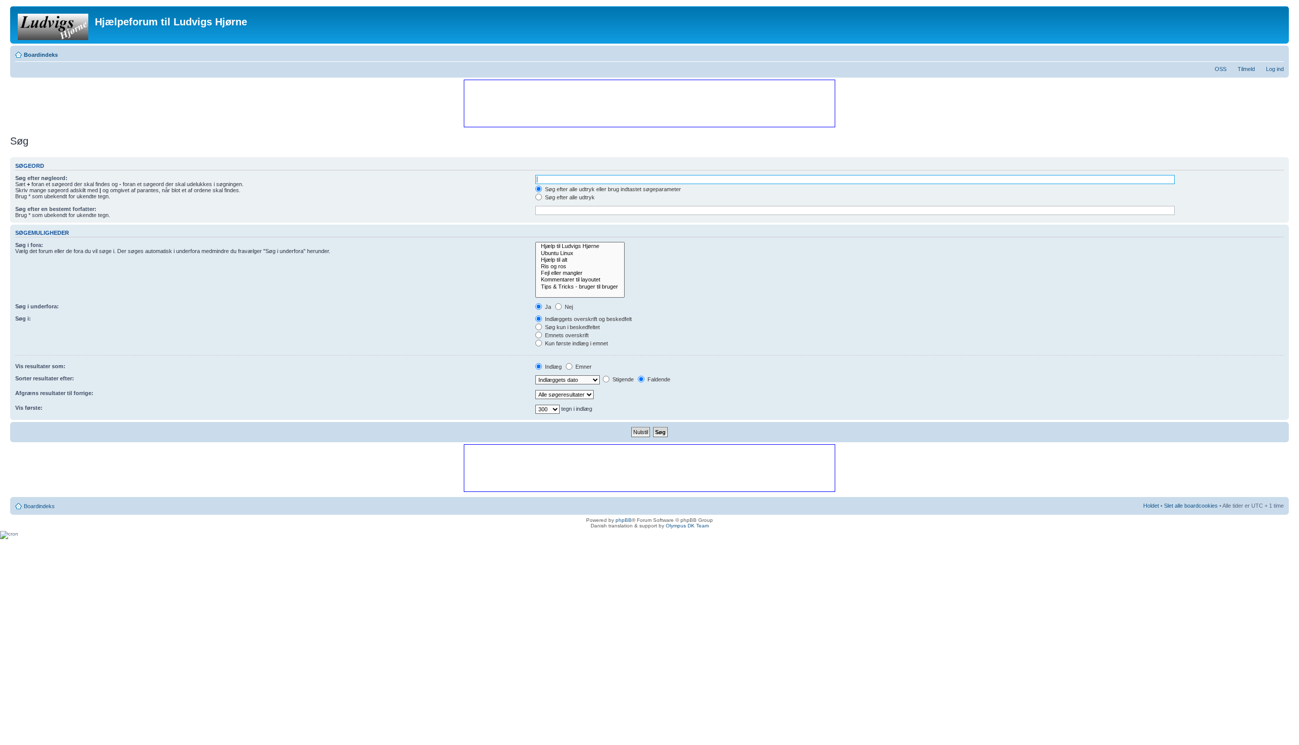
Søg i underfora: (37, 306)
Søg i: (23, 318)
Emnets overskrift (566, 335)
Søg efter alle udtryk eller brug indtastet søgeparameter (612, 189)
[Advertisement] (649, 103)
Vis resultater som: (40, 366)
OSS (1220, 69)
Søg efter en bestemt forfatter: (55, 209)
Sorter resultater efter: (44, 378)
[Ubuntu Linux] (580, 253)
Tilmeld (1246, 69)
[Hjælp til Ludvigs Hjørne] (580, 246)
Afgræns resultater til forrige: (54, 393)
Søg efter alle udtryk (569, 197)
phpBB (624, 520)
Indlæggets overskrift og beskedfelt (587, 319)
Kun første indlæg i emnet (575, 343)
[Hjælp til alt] (580, 260)
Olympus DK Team (687, 525)
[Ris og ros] (580, 266)
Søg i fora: (29, 245)
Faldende (658, 379)
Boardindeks (41, 55)
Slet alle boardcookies (1191, 506)
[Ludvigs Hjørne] (54, 25)
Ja (547, 307)
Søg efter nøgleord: (41, 178)
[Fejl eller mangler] (580, 273)
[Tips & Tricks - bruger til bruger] (580, 286)
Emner (583, 367)
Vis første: (29, 408)
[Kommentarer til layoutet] (580, 279)
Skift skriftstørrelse (1276, 52)
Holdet (1151, 506)
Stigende (622, 379)
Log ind (1275, 69)
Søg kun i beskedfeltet (571, 327)
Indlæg (552, 367)
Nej (568, 307)
